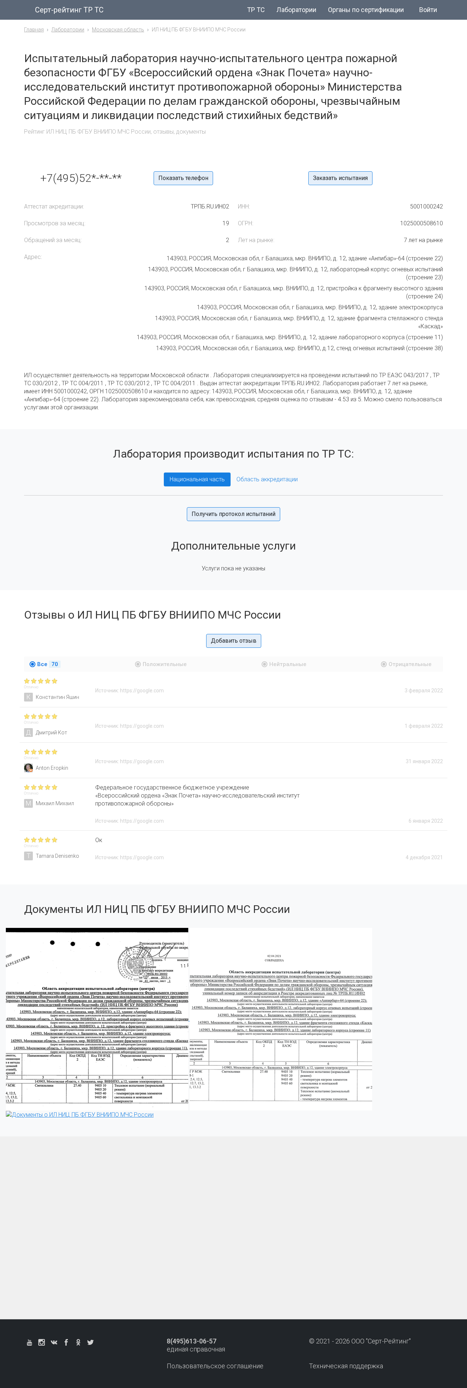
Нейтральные (287, 664)
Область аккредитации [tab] (267, 479)
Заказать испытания (340, 178)
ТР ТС (256, 10)
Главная (34, 29)
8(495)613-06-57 (191, 1341)
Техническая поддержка (346, 1366)
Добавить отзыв (233, 640)
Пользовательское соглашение (215, 1366)
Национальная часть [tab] (197, 479)
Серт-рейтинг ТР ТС (69, 9)
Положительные (165, 664)
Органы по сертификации (366, 10)
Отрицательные (410, 664)
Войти (428, 10)
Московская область (118, 29)
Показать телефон (183, 178)
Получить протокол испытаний (233, 514)
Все (47, 664)
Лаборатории (296, 10)
